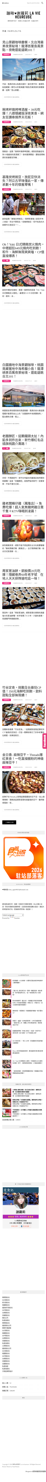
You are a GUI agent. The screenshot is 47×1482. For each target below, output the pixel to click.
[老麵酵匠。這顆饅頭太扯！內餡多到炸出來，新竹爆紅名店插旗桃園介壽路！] (23, 463)
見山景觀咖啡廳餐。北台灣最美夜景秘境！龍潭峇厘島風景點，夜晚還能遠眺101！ (22, 46)
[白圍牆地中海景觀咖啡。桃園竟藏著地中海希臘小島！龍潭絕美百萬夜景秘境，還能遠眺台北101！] (23, 396)
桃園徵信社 (6, 1305)
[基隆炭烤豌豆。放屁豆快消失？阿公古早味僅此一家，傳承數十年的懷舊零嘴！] (23, 204)
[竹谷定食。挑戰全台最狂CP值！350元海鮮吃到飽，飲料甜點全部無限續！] (23, 714)
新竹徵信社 (9, 1308)
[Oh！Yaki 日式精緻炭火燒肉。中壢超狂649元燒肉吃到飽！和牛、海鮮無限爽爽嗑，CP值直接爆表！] (23, 275)
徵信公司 (5, 1318)
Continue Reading (12, 97)
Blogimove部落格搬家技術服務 (36, 1471)
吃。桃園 (5, 260)
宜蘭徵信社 (6, 1364)
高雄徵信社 (6, 1315)
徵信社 (7, 1297)
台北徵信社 (6, 1300)
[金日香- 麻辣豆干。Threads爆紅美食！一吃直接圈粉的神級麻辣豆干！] (23, 782)
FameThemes (15, 1466)
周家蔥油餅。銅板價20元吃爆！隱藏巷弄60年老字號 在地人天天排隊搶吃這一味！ (22, 574)
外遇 (6, 1328)
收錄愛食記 (6, 54)
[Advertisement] (23, 337)
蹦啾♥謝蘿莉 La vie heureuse (24, 15)
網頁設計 (10, 1371)
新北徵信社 (6, 1302)
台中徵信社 (6, 1310)
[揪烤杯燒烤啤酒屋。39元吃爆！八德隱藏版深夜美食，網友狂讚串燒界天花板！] (23, 137)
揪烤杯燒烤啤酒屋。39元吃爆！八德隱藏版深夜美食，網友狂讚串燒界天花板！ (22, 113)
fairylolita (18, 54)
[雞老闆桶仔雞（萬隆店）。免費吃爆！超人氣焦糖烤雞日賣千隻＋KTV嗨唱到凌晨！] (23, 530)
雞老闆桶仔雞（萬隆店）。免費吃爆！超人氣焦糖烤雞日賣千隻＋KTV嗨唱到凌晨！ (22, 507)
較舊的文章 (10, 822)
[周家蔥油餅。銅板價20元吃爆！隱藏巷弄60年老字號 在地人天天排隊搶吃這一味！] (23, 598)
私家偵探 (5, 1366)
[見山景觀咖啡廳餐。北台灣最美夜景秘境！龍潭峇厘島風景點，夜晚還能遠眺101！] (23, 69)
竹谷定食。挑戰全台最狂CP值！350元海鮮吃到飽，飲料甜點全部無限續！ (22, 691)
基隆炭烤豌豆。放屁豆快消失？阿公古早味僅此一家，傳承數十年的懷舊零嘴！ (22, 181)
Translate (17, 918)
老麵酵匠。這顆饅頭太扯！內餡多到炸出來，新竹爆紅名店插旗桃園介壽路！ (22, 440)
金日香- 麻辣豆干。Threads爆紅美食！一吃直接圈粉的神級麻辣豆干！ (22, 758)
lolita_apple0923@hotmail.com (18, 889)
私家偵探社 (6, 1320)
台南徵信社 (6, 1313)
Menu (6, 3)
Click (44, 741)
